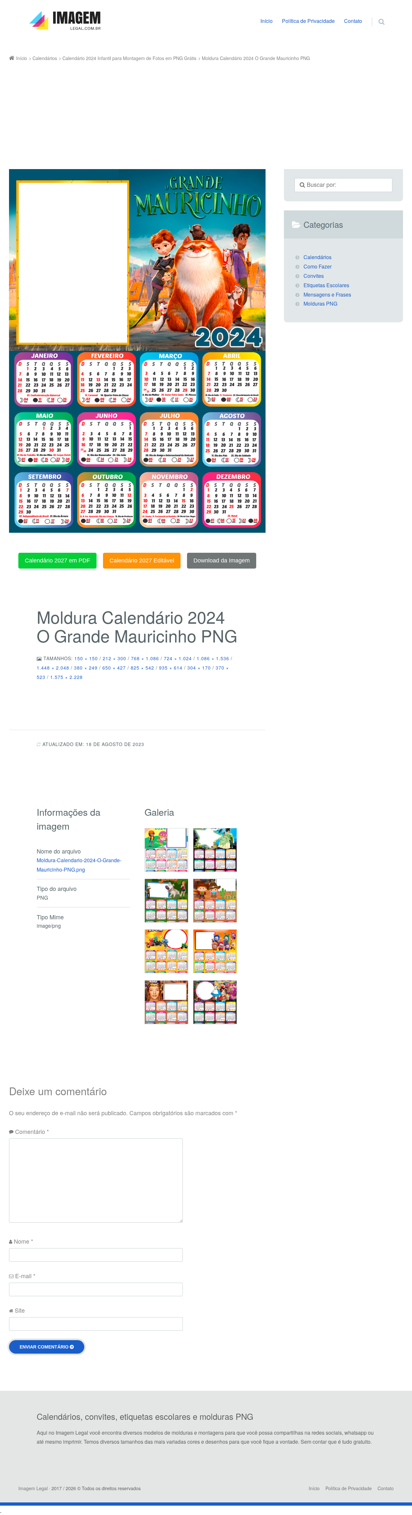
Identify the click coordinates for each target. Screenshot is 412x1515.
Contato (353, 21)
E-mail (25, 1275)
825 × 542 (142, 667)
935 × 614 (171, 667)
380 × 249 (86, 667)
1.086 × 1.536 (213, 658)
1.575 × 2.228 (66, 677)
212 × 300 (114, 658)
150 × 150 (86, 658)
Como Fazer (318, 266)
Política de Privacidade (308, 21)
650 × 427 (114, 667)
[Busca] (375, 15)
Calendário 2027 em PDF (57, 560)
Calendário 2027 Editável (141, 560)
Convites (314, 275)
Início (266, 21)
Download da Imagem (221, 560)
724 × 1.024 (178, 658)
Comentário (32, 1131)
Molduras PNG (320, 303)
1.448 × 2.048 (53, 667)
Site (20, 1310)
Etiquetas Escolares (326, 285)
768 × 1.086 (145, 658)
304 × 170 (199, 667)
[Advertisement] (196, 111)
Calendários (318, 257)
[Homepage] (65, 20)
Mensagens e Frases (327, 294)
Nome (23, 1241)
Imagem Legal (33, 1488)
